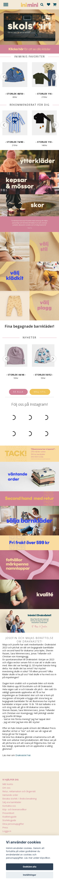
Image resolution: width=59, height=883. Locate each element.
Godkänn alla (29, 866)
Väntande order (10, 794)
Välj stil (40, 391)
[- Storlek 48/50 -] (14, 74)
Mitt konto (7, 784)
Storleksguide (9, 820)
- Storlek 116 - (44, 93)
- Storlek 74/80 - (15, 141)
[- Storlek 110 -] (44, 122)
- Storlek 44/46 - (16, 374)
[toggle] (7, 5)
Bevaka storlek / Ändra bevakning (19, 798)
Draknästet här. (23, 755)
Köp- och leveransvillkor (14, 809)
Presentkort (8, 813)
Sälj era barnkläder (11, 802)
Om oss (6, 787)
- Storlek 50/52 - (43, 374)
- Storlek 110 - (44, 141)
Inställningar (29, 875)
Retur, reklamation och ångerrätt (19, 791)
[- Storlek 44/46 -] (16, 355)
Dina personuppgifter (13, 823)
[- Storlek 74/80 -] (14, 122)
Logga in (6, 831)
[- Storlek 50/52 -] (43, 355)
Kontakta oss (9, 805)
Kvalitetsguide (9, 816)
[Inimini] (29, 4)
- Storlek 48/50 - (15, 93)
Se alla (18, 391)
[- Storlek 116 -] (44, 74)
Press (5, 827)
